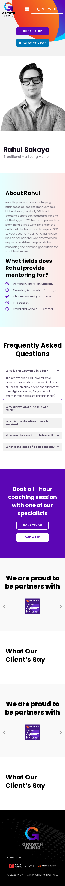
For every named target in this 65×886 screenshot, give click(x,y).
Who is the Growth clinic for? (27, 371)
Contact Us (32, 537)
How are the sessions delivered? (29, 435)
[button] (27, 9)
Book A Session (32, 31)
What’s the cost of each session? (30, 447)
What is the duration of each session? (27, 422)
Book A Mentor (32, 525)
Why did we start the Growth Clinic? (27, 408)
